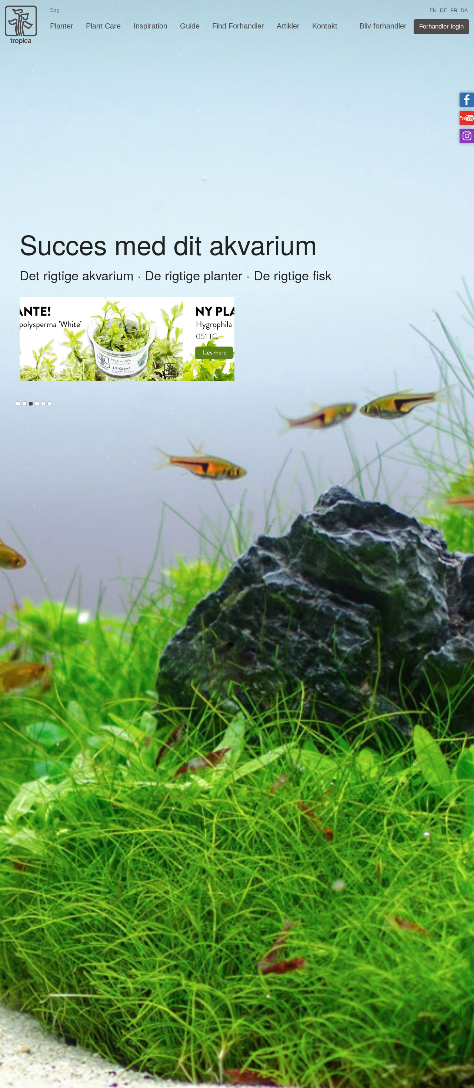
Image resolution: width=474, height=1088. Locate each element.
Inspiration (150, 26)
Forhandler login (441, 26)
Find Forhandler (238, 26)
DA (464, 9)
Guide (190, 26)
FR (453, 9)
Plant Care (103, 26)
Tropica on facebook (467, 100)
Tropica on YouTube (467, 118)
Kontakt (324, 26)
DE (443, 9)
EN (433, 9)
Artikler (288, 26)
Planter (61, 26)
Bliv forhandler (383, 26)
